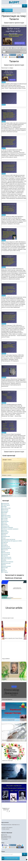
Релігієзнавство (6, 552)
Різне (4, 551)
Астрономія (5, 511)
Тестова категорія (7, 557)
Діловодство (5, 521)
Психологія (5, 549)
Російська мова (6, 554)
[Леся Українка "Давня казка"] (14, 793)
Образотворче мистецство (9, 539)
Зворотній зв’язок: (11, 824)
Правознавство (6, 546)
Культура (5, 530)
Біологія (5, 514)
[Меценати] (14, 732)
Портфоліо (5, 545)
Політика (5, 543)
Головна (3, 13)
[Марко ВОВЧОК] (14, 650)
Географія (5, 518)
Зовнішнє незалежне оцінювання (10, 529)
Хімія (4, 569)
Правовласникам (7, 836)
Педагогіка (5, 542)
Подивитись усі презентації (5, 809)
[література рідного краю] (14, 609)
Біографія (5, 512)
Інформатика (6, 503)
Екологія (5, 523)
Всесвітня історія (7, 517)
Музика (4, 534)
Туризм (4, 560)
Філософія (5, 567)
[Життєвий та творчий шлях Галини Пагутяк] (14, 630)
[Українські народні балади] (14, 711)
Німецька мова (6, 536)
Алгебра (5, 506)
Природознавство (7, 548)
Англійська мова (6, 508)
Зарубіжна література (8, 527)
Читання (5, 570)
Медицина (5, 533)
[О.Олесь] (14, 671)
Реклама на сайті (7, 837)
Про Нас (5, 834)
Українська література (8, 561)
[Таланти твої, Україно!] (14, 487)
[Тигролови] (14, 772)
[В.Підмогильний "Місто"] (14, 589)
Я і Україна (5, 572)
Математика (6, 531)
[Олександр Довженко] (14, 691)
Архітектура (5, 509)
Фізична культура (7, 566)
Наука (4, 537)
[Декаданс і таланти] (14, 467)
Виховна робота (6, 515)
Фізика (4, 564)
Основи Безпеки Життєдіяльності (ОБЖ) (12, 540)
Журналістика (6, 526)
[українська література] (14, 752)
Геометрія (5, 520)
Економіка (5, 524)
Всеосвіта (5, 839)
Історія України (6, 505)
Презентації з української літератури (13, 13)
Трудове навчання (7, 558)
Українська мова (6, 563)
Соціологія (5, 555)
